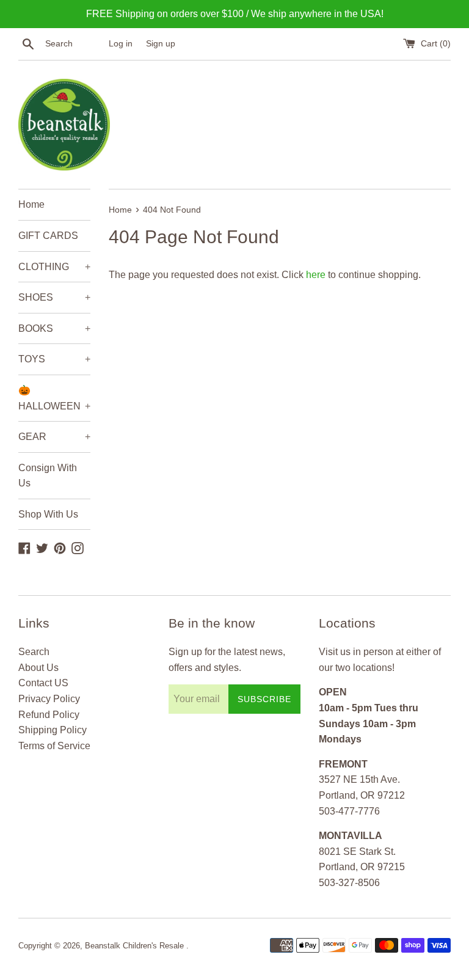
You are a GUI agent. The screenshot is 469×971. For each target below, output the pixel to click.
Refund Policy (48, 714)
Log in (121, 43)
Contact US (43, 683)
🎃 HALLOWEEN (54, 398)
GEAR (54, 436)
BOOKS (54, 328)
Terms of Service (54, 746)
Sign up (160, 43)
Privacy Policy (49, 699)
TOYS (54, 359)
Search (33, 652)
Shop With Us (48, 514)
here (315, 274)
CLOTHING (54, 267)
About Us (38, 667)
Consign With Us (47, 476)
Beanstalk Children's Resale (135, 945)
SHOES (54, 297)
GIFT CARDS (48, 235)
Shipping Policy (52, 730)
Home (31, 204)
